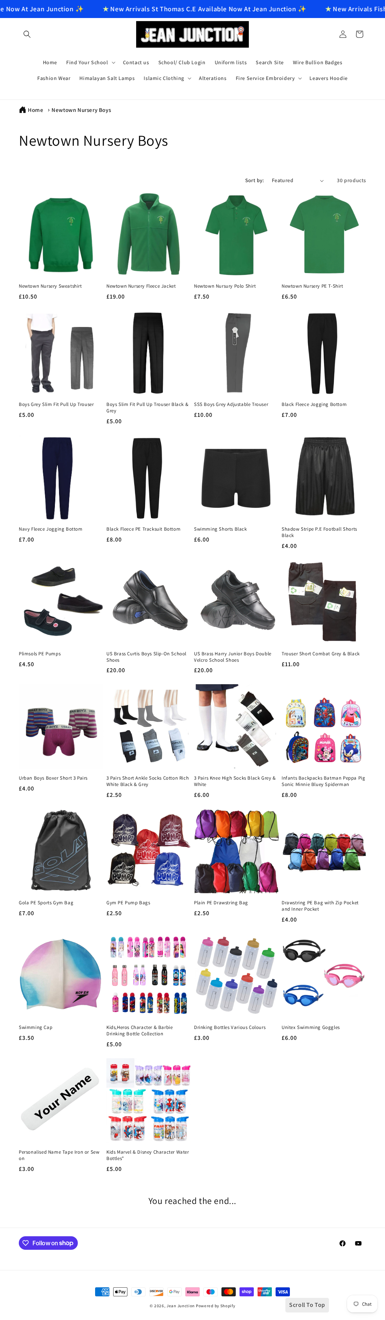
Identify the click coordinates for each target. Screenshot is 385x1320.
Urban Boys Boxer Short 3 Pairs (53, 778)
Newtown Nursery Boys (81, 109)
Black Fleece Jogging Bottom (314, 404)
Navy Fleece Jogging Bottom (51, 529)
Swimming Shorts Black (220, 529)
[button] (27, 34)
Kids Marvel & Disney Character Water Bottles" (147, 1155)
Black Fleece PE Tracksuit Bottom (143, 529)
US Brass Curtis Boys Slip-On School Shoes (146, 657)
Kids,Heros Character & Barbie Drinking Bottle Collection (139, 1030)
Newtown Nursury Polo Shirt (225, 286)
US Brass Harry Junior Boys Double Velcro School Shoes (232, 657)
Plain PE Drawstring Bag (221, 903)
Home (35, 109)
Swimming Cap (35, 1027)
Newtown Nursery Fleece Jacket (141, 286)
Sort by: (254, 180)
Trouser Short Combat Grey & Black (321, 654)
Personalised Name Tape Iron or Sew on (59, 1155)
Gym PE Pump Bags (128, 903)
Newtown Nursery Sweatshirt (50, 286)
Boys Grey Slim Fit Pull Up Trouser (56, 404)
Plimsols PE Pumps (40, 654)
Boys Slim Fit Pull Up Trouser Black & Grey (147, 407)
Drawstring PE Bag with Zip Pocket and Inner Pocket (320, 906)
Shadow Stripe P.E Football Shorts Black (319, 532)
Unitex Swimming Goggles (311, 1027)
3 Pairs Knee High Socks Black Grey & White (235, 781)
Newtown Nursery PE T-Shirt (312, 286)
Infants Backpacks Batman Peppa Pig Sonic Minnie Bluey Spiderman (323, 781)
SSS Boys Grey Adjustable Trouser (231, 404)
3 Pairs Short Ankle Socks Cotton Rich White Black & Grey (147, 781)
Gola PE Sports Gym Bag (46, 903)
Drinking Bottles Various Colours (229, 1027)
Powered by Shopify (215, 1305)
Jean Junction (181, 1305)
